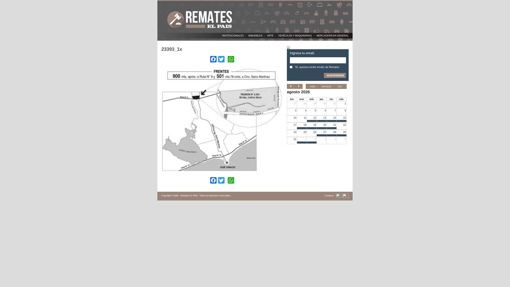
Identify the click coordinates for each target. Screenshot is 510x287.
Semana (326, 86)
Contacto (329, 195)
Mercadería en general (333, 35)
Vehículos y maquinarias (295, 35)
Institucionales (233, 35)
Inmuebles (255, 35)
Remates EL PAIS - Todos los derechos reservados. (205, 195)
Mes (312, 86)
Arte (270, 35)
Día (340, 86)
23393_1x (171, 49)
